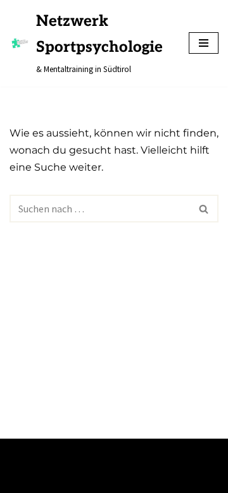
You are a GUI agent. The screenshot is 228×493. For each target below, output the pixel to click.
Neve (20, 452)
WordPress (131, 452)
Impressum (36, 479)
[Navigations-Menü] (203, 43)
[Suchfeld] (204, 208)
